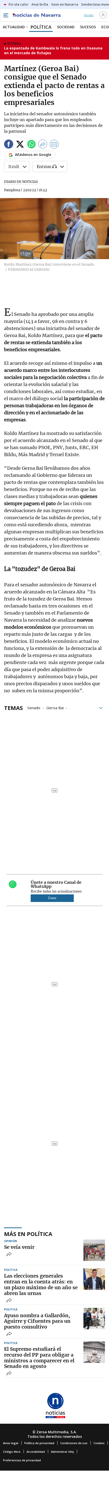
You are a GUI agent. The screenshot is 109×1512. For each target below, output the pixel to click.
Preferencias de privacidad (22, 1460)
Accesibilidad (36, 1451)
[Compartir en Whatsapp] (31, 145)
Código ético (12, 1451)
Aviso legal (10, 1443)
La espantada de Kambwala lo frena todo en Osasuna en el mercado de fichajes (53, 51)
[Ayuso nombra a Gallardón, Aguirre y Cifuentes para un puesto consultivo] (94, 1318)
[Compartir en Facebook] (8, 145)
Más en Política (28, 1234)
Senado (33, 707)
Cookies (99, 1443)
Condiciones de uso (73, 1443)
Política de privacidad (39, 1443)
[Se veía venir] (94, 1250)
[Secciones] (5, 15)
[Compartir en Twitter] (20, 145)
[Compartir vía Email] (54, 145)
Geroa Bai (55, 707)
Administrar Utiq (62, 1451)
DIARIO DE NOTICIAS (21, 182)
